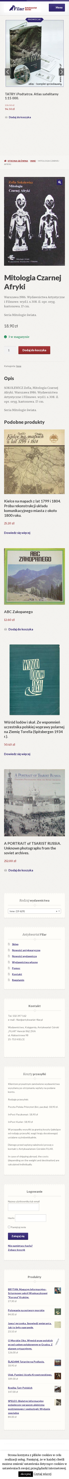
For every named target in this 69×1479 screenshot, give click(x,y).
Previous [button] (7, 71)
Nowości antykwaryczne (26, 950)
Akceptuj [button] (26, 1474)
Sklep (15, 944)
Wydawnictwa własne (25, 962)
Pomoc (16, 968)
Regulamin (18, 979)
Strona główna (18, 160)
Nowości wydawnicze (24, 956)
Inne (33, 160)
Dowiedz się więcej (17, 533)
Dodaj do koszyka (20, 117)
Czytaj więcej (42, 1474)
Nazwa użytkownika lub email (24, 1201)
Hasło (11, 1217)
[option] (34, 70)
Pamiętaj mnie (18, 1227)
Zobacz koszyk (16, 1249)
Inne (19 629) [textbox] (33, 911)
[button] (59, 182)
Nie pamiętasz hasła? (20, 1245)
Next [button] (61, 71)
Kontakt (17, 974)
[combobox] (34, 911)
